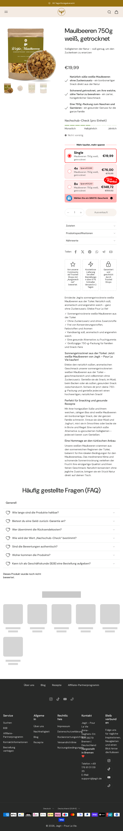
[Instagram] (50, 699)
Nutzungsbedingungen (64, 747)
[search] (109, 12)
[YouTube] (65, 699)
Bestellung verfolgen (9, 749)
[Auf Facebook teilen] (75, 251)
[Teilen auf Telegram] (103, 251)
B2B (5, 728)
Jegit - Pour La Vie (66, 826)
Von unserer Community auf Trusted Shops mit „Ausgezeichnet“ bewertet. (72, 277)
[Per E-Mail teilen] (110, 251)
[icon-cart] (116, 12)
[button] (90, 155)
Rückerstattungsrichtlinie (64, 737)
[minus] (68, 212)
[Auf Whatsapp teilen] (96, 251)
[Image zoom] (30, 54)
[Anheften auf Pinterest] (89, 251)
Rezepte (57, 685)
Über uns (29, 685)
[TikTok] (58, 699)
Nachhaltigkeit (41, 731)
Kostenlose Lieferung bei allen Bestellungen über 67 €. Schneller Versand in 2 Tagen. (90, 278)
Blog (43, 685)
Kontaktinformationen (13, 742)
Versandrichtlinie (64, 742)
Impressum (63, 726)
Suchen (7, 722)
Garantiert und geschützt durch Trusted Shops (108, 275)
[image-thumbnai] (8, 88)
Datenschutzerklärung (64, 731)
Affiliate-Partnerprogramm (83, 685)
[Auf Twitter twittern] (82, 251)
